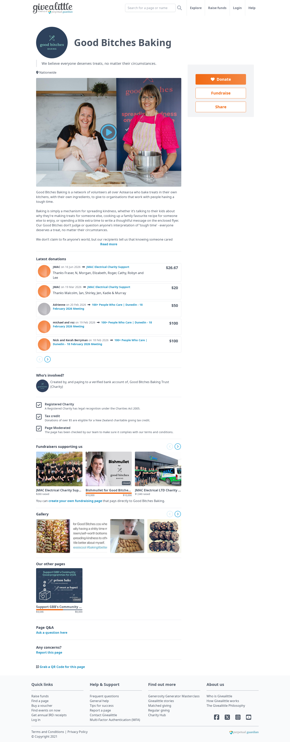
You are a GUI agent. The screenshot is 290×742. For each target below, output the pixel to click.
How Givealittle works (223, 701)
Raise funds (217, 8)
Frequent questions (104, 696)
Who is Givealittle (219, 696)
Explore (196, 8)
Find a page (40, 701)
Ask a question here (51, 632)
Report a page (100, 710)
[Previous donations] (39, 359)
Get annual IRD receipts (49, 715)
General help (99, 701)
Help (251, 8)
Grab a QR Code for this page (62, 667)
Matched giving (159, 705)
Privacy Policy (77, 732)
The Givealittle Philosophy (226, 705)
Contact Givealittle (103, 715)
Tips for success (102, 705)
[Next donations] (47, 359)
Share (220, 106)
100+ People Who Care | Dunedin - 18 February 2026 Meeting (100, 342)
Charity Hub (157, 715)
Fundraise (221, 93)
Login (237, 8)
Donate (223, 79)
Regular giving (159, 710)
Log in (35, 720)
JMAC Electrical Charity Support (107, 267)
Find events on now (45, 710)
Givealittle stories (161, 701)
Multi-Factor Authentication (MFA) (115, 720)
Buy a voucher (41, 705)
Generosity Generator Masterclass (174, 696)
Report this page (49, 652)
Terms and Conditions (48, 732)
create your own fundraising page (75, 501)
